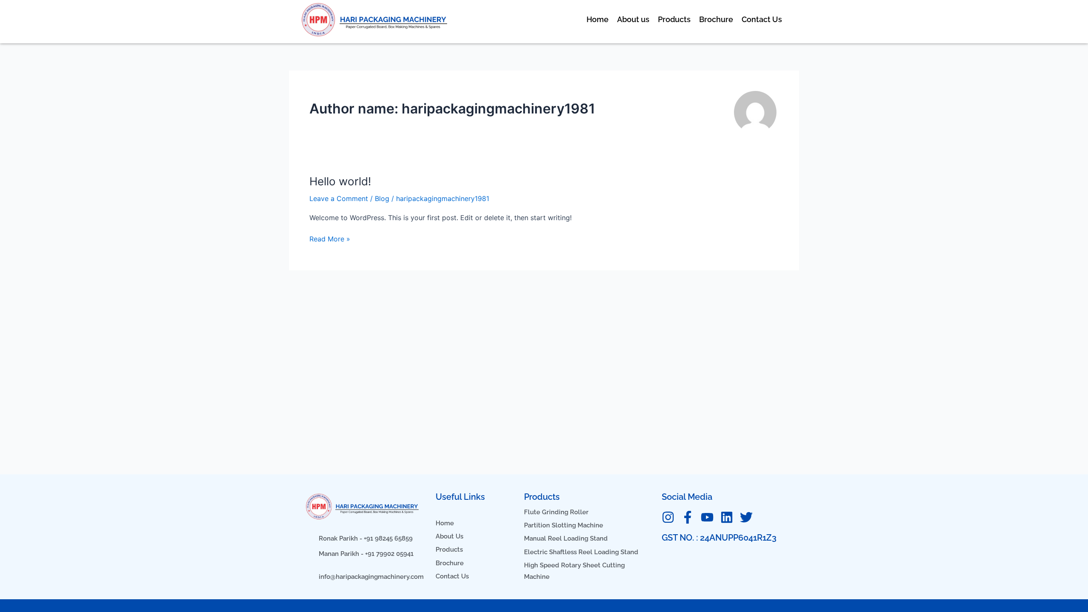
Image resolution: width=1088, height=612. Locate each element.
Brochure (716, 19)
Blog (382, 198)
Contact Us (762, 19)
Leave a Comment (338, 198)
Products (674, 19)
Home (597, 19)
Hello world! (340, 181)
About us (633, 19)
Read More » (329, 238)
